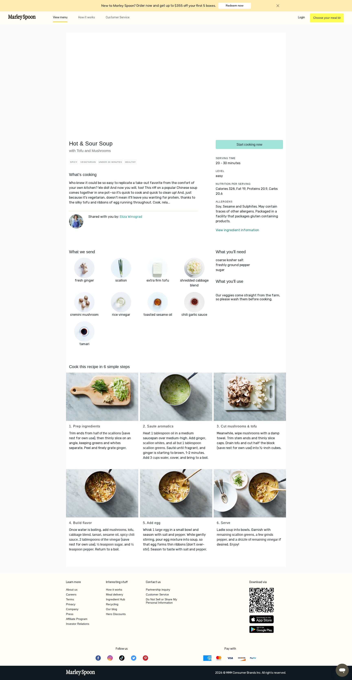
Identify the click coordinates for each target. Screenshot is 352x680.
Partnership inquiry (158, 589)
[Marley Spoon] (80, 672)
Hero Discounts (116, 614)
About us (71, 589)
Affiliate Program (76, 619)
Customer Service (118, 17)
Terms (70, 599)
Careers (71, 594)
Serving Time (225, 158)
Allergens (224, 201)
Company (72, 609)
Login (301, 17)
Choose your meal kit (327, 17)
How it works (86, 17)
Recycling (112, 604)
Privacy (70, 604)
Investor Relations (77, 623)
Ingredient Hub (115, 599)
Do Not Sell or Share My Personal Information (161, 601)
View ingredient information (237, 230)
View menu (60, 17)
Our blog (111, 609)
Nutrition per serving (233, 184)
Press (69, 614)
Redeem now (234, 5)
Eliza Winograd (131, 217)
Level (220, 171)
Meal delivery (114, 594)
